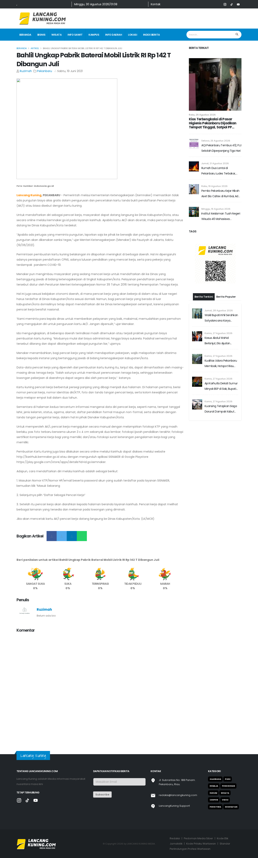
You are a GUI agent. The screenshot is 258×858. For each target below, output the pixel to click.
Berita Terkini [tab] (204, 296)
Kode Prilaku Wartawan (201, 843)
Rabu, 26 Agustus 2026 (202, 114)
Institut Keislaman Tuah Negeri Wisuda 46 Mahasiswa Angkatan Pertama (220, 216)
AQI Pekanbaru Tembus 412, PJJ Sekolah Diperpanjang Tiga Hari (221, 148)
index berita (151, 35)
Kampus (93, 35)
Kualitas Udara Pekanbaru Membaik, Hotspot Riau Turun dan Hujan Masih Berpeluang (221, 364)
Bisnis (41, 35)
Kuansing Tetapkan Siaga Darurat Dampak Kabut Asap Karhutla (221, 409)
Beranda (25, 35)
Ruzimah (26, 71)
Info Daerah (113, 35)
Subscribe (102, 794)
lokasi (132, 35)
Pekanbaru (44, 71)
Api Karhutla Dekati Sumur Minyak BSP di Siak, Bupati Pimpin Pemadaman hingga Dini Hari (221, 386)
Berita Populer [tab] (226, 296)
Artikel (35, 48)
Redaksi (175, 838)
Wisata (56, 35)
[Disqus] (100, 686)
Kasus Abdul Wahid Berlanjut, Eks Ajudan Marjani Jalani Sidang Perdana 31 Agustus (218, 341)
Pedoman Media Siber (198, 838)
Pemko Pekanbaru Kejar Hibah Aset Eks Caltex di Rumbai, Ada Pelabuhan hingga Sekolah (220, 194)
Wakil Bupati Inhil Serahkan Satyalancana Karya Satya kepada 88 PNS (221, 318)
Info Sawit (75, 35)
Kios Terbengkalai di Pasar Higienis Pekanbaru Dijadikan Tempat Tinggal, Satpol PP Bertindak (212, 123)
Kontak (155, 4)
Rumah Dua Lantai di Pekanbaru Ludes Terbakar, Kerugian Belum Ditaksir (218, 171)
